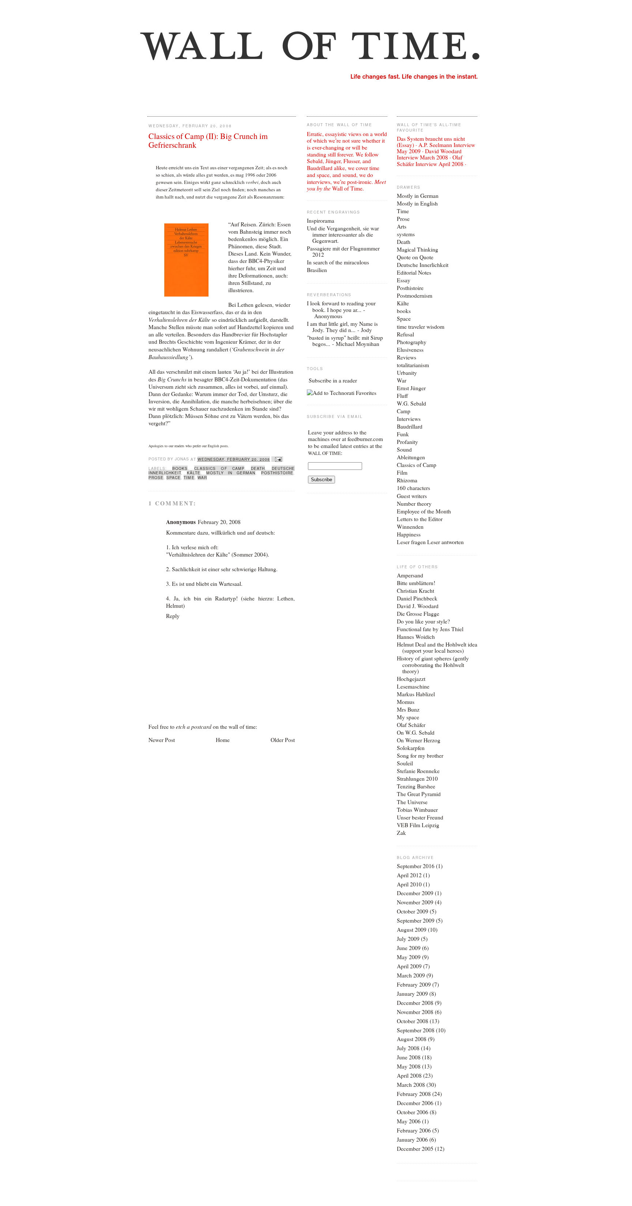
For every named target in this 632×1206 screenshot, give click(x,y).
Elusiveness (410, 349)
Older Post (283, 739)
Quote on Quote (415, 257)
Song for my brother (420, 755)
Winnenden (410, 526)
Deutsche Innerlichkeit (422, 264)
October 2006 (412, 1112)
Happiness (409, 534)
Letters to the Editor (420, 519)
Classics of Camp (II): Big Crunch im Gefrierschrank (208, 140)
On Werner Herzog (418, 740)
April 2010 (409, 884)
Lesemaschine (413, 686)
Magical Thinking (417, 249)
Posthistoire (277, 472)
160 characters (413, 487)
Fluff (402, 395)
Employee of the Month (424, 511)
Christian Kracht (415, 590)
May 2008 (409, 1066)
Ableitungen (411, 457)
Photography (411, 342)
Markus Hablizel (416, 694)
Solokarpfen (411, 747)
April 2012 (409, 875)
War (202, 477)
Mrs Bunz (408, 709)
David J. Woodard (418, 606)
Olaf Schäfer (411, 724)
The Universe (412, 802)
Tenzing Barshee (416, 786)
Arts (401, 226)
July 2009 (408, 938)
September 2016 (415, 866)
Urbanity (407, 372)
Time (189, 477)
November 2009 (415, 902)
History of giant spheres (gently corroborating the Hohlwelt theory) (433, 664)
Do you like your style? (423, 621)
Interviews (409, 418)
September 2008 (415, 1030)
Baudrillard (409, 426)
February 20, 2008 (219, 521)
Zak (401, 832)
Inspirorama (320, 220)
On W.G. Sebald (415, 732)
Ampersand (410, 575)
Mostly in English (417, 203)
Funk (403, 434)
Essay (403, 280)
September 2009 (415, 920)
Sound (404, 449)
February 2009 (414, 984)
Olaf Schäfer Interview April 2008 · (431, 160)
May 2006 (409, 1121)
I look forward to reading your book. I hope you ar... (341, 306)
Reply (173, 615)
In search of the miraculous (338, 262)
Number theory (414, 503)
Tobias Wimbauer (417, 809)
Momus (405, 701)
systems (406, 234)
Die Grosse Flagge (418, 613)
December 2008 (415, 1002)
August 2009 (411, 929)
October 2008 (412, 1021)
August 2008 (411, 1039)
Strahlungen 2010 (417, 778)
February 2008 (414, 1093)
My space (408, 717)
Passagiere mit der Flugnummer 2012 (343, 251)
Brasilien (317, 270)
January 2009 (412, 993)
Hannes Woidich (416, 636)
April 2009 (409, 966)
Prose (155, 477)
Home (223, 739)
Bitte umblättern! (416, 583)
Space (173, 477)
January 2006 (412, 1139)
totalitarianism (413, 365)
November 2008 (415, 1011)
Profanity (407, 441)
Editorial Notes (414, 272)
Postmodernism (414, 295)
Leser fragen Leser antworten (430, 542)
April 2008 (409, 1075)
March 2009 (411, 975)
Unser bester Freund (420, 817)
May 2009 (409, 957)
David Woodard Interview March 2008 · (429, 154)
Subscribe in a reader (333, 380)
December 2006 (415, 1103)
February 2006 (414, 1130)
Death (258, 468)
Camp (403, 411)
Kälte (193, 472)
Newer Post (161, 739)
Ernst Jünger (411, 388)
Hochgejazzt (411, 678)
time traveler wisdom (420, 326)
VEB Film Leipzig (418, 825)
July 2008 (408, 1048)
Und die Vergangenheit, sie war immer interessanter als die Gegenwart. (343, 234)
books (180, 468)
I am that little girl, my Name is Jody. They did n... (342, 326)
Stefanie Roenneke (418, 771)
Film (402, 472)
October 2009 (412, 911)
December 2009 (415, 893)
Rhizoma (407, 480)
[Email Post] (277, 459)
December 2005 (415, 1148)
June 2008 (409, 1057)
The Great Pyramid (419, 794)
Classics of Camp (219, 468)
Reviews (406, 357)
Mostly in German (230, 472)
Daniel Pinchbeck (417, 598)
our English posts (215, 445)
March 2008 (411, 1084)
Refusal (405, 334)
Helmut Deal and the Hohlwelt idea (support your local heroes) (437, 647)
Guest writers (412, 496)
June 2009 (409, 947)
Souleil (405, 763)
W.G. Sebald (411, 403)
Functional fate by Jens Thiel (430, 629)
